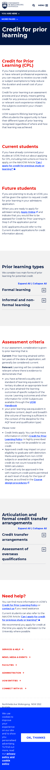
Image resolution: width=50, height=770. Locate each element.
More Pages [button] (8, 19)
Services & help (11, 649)
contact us (8, 608)
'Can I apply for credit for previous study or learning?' (23, 165)
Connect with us (12, 688)
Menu (41, 5)
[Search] (33, 5)
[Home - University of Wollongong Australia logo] (13, 5)
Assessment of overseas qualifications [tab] (15, 554)
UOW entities (10, 680)
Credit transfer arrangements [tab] (15, 537)
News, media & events (14, 657)
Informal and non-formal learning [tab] (18, 302)
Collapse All (40, 283)
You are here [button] (9, 13)
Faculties (8, 665)
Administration (11, 673)
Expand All (24, 283)
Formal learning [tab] (16, 290)
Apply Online (28, 212)
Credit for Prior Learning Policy (20, 605)
